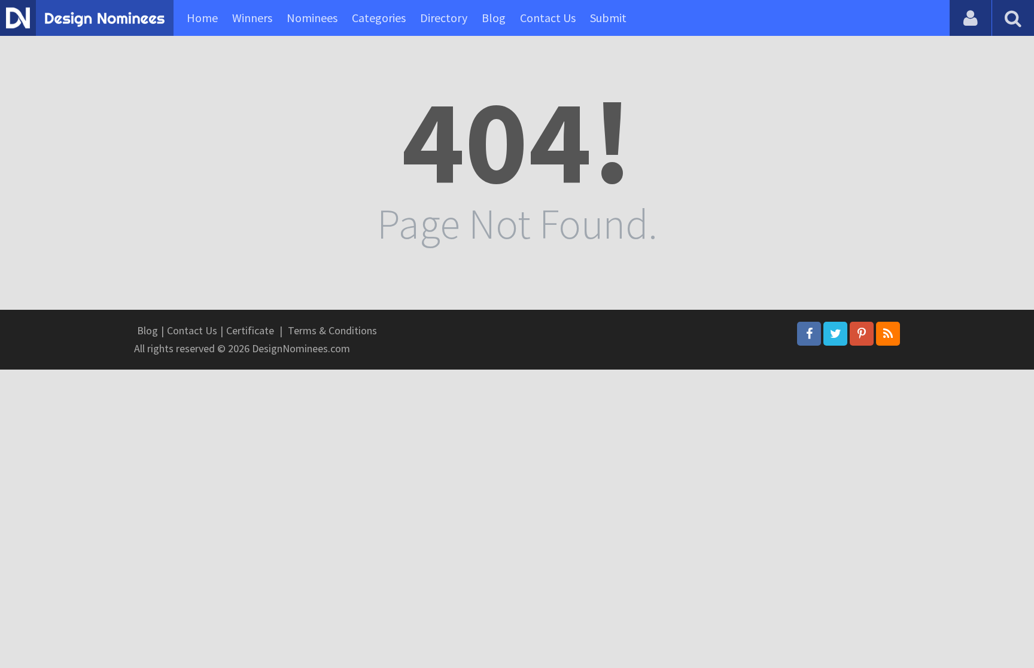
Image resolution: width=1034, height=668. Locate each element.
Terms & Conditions (332, 330)
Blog (494, 17)
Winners (252, 17)
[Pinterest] (862, 334)
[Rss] (888, 334)
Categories (379, 17)
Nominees (312, 17)
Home (202, 17)
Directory (443, 17)
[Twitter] (835, 334)
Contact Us (548, 17)
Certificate (250, 330)
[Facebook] (809, 334)
